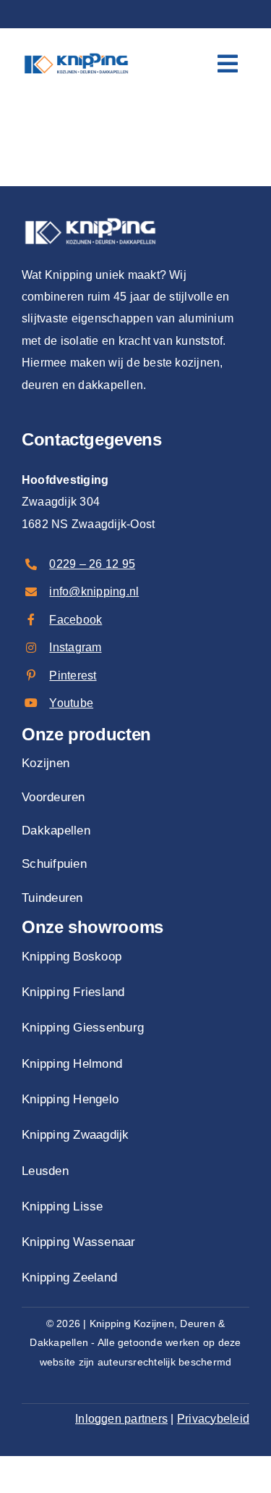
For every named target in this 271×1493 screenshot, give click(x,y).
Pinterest (72, 675)
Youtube (71, 703)
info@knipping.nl (94, 591)
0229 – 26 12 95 (92, 564)
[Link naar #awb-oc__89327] (228, 63)
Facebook (75, 620)
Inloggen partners (121, 1419)
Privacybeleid (213, 1419)
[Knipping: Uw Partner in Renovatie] (76, 52)
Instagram (75, 647)
